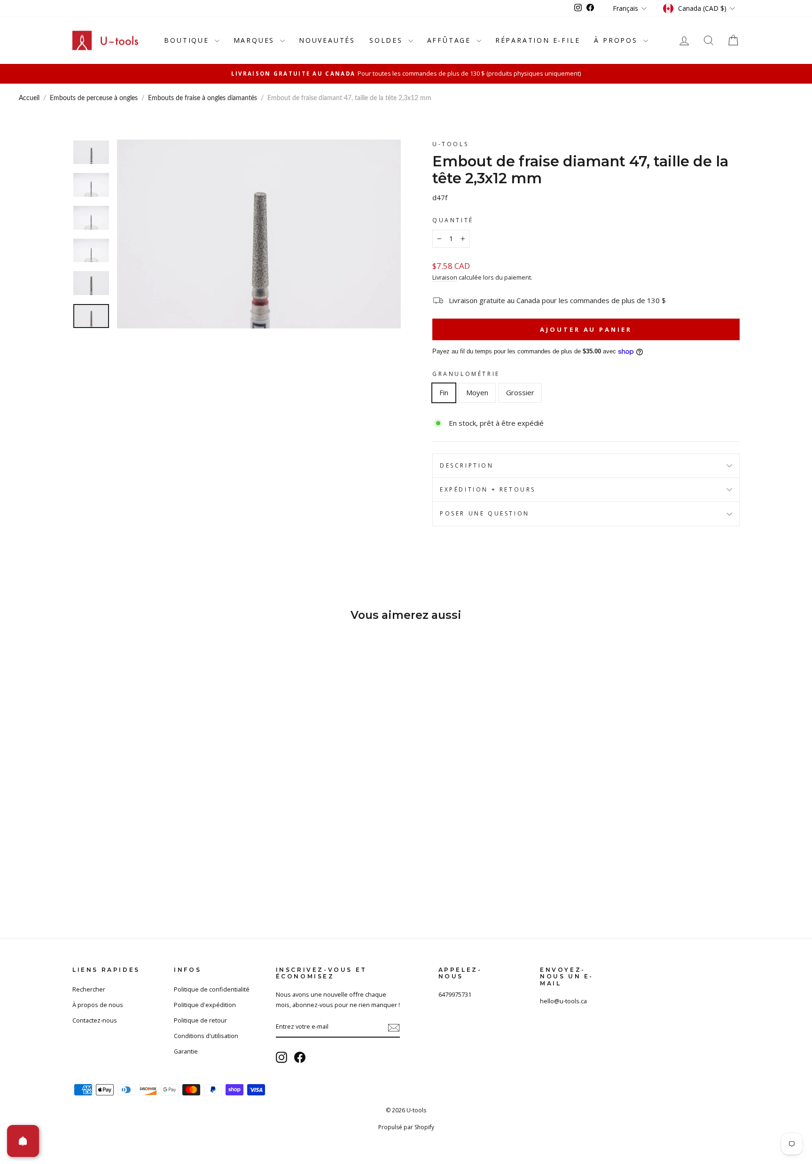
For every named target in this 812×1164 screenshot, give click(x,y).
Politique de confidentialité (212, 989)
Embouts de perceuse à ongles (94, 98)
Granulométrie (466, 374)
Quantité (453, 220)
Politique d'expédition (205, 1004)
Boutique (188, 40)
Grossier (520, 392)
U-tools (450, 144)
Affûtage (450, 40)
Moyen (477, 392)
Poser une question (485, 513)
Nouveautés (327, 40)
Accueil (29, 98)
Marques (256, 40)
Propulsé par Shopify (406, 1127)
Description (467, 465)
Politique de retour (200, 1020)
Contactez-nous (94, 1020)
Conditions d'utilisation (206, 1035)
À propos (617, 40)
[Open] (23, 1141)
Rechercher (88, 989)
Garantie (186, 1051)
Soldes (387, 40)
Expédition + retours (488, 489)
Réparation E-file (537, 40)
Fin (443, 392)
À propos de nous (97, 1004)
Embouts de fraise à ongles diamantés (202, 98)
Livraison (444, 277)
